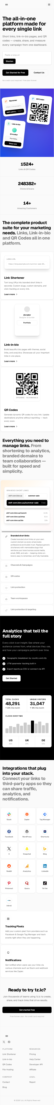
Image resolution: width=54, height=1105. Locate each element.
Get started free (27, 1010)
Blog (4, 1087)
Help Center (34, 1059)
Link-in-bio (7, 1059)
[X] (3, 1042)
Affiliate (32, 1069)
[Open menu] (49, 4)
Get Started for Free (15, 72)
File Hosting (7, 1069)
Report (32, 1082)
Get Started (11, 678)
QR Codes (7, 1064)
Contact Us (39, 72)
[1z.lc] (6, 4)
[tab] (27, 536)
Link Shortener (9, 1054)
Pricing (32, 1054)
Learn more (9, 294)
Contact (6, 1082)
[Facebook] (9, 1042)
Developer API (36, 1064)
